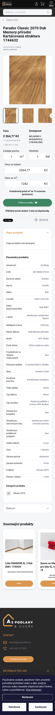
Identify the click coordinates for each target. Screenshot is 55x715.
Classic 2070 (19, 493)
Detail (19, 583)
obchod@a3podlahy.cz (20, 642)
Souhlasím (41, 707)
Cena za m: (11, 177)
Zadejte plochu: (11, 151)
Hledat (48, 12)
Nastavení (27, 697)
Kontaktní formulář (18, 659)
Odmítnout (14, 707)
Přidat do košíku (25, 202)
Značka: (10, 49)
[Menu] (51, 4)
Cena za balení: (13, 164)
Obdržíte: (34, 151)
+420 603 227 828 (17, 648)
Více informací (33, 689)
